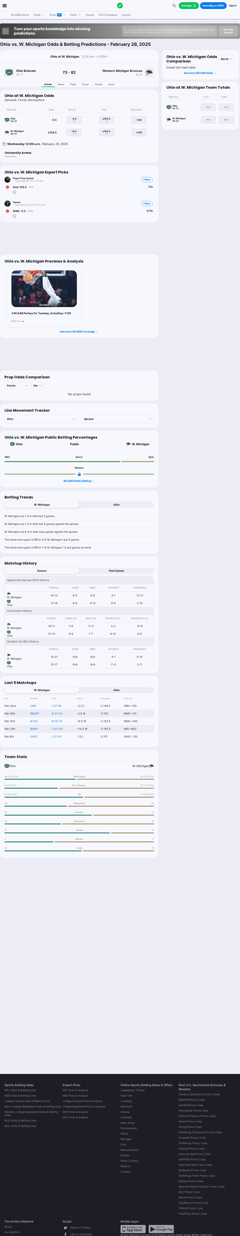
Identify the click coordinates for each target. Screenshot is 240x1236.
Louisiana (126, 1101)
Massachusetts (130, 1149)
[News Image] (44, 288)
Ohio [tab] (116, 504)
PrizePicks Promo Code (193, 1213)
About (8, 1226)
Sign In (232, 5)
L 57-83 (57, 736)
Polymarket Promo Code (193, 1110)
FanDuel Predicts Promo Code (197, 1116)
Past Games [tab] (116, 570)
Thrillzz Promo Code (191, 1208)
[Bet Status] (7, 187)
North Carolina (129, 1160)
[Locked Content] (79, 474)
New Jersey (128, 1122)
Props (85, 84)
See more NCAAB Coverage (77, 331)
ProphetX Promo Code (192, 1137)
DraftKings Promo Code (193, 1143)
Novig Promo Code (190, 1126)
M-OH (34, 721)
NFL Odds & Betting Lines (20, 1090)
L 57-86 (57, 705)
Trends (98, 84)
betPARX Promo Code (192, 1159)
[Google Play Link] (161, 1228)
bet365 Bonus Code (191, 1105)
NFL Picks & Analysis (75, 1090)
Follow (146, 179)
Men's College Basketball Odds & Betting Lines (32, 1106)
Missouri (125, 1166)
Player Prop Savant (23, 178)
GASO (34, 736)
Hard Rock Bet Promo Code (195, 1164)
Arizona (125, 1111)
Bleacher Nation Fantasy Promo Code (202, 1186)
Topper (17, 202)
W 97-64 (57, 713)
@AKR (34, 728)
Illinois (124, 1133)
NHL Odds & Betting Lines (20, 1125)
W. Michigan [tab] (42, 504)
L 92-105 (57, 728)
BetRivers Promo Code (192, 1170)
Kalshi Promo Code (190, 1121)
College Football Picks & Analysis (82, 1101)
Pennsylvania (129, 1128)
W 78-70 (57, 721)
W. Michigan (140, 444)
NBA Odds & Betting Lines (20, 1095)
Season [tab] (42, 570)
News (61, 84)
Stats (111, 84)
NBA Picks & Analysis (75, 1095)
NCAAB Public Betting (77, 480)
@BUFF (34, 713)
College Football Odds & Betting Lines (27, 1101)
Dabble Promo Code (191, 1181)
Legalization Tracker (133, 1090)
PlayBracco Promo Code (193, 1202)
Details (48, 84)
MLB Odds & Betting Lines (20, 1120)
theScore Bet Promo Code (195, 1154)
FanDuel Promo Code (192, 1148)
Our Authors (11, 1232)
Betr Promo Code (189, 1192)
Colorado (126, 1117)
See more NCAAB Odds (198, 72)
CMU (33, 705)
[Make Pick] (14, 192)
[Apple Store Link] (133, 1228)
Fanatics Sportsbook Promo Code (199, 1094)
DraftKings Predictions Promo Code (200, 1132)
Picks (73, 84)
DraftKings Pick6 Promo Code (197, 1175)
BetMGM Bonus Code (192, 1099)
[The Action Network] (120, 6)
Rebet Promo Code (190, 1197)
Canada (125, 1171)
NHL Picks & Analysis (75, 1117)
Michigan (126, 1139)
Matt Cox (16, 321)
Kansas (125, 1155)
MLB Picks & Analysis (75, 1111)
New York (126, 1095)
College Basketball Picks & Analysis (84, 1106)
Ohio (19, 444)
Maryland (126, 1106)
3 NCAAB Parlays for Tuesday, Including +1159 (41, 313)
